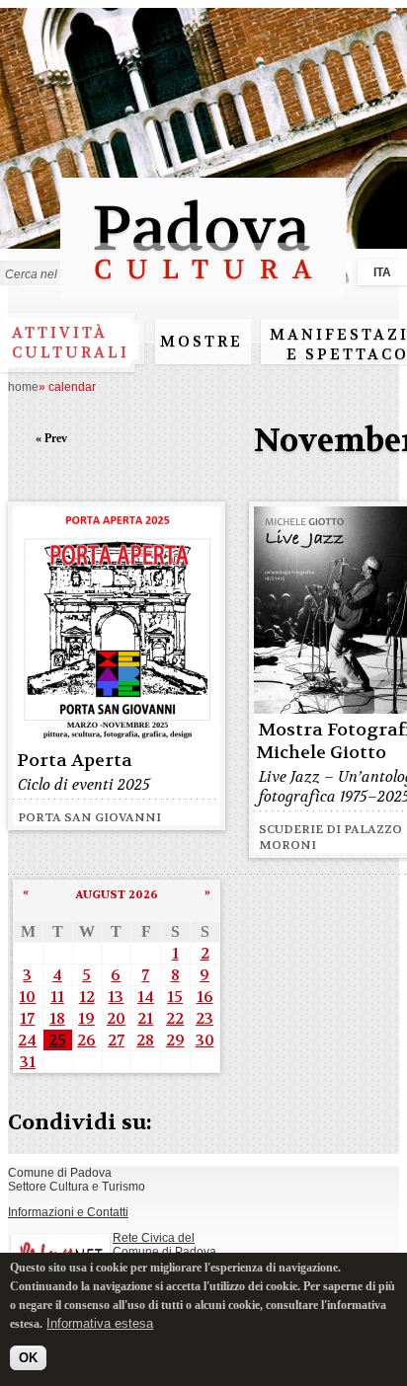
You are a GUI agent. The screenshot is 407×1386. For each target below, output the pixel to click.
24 (27, 1040)
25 (57, 1040)
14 (145, 996)
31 (28, 1061)
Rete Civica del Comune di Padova (164, 1245)
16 (205, 996)
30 (205, 1040)
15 (175, 996)
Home (23, 387)
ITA (382, 272)
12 (87, 996)
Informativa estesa (99, 1323)
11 (57, 996)
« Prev (51, 438)
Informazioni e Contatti (68, 1212)
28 (145, 1040)
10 (27, 996)
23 (204, 1018)
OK (28, 1357)
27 (116, 1040)
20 (116, 1018)
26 (86, 1040)
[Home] (203, 288)
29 (175, 1040)
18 (57, 1018)
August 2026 (116, 894)
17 (27, 1018)
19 (86, 1018)
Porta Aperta (74, 760)
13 (115, 996)
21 (145, 1018)
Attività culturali (70, 342)
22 (175, 1018)
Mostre (201, 341)
